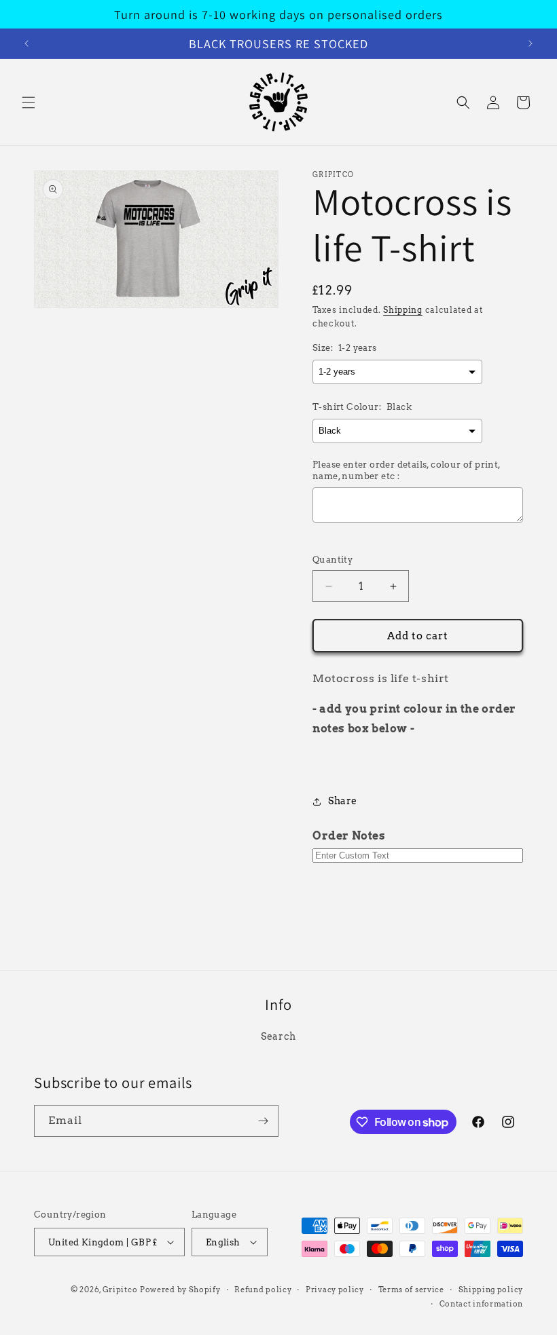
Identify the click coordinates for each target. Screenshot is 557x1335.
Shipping (403, 310)
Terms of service (411, 1289)
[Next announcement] (530, 43)
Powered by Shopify (180, 1289)
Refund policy (262, 1289)
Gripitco (120, 1289)
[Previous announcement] (26, 43)
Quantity (332, 559)
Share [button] (342, 800)
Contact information (481, 1304)
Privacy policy (335, 1289)
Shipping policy (491, 1289)
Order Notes (349, 835)
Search (278, 1036)
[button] (28, 102)
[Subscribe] (263, 1121)
